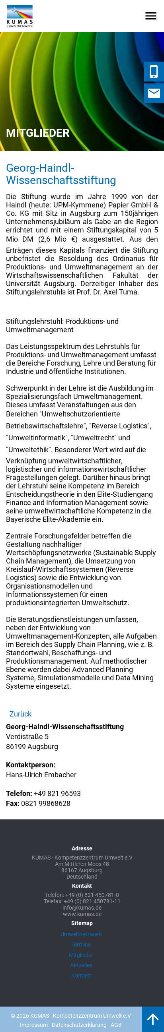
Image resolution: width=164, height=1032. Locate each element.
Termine (81, 944)
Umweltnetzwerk (81, 934)
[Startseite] (19, 16)
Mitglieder (81, 955)
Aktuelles (81, 965)
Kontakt (81, 975)
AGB (116, 1025)
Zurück (20, 714)
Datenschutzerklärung (79, 1025)
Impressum (34, 1025)
